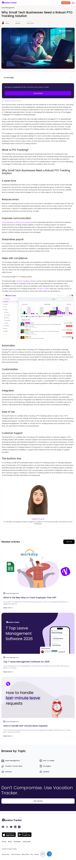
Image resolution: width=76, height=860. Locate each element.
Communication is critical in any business (17, 222)
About (10, 842)
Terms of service (15, 854)
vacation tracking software (26, 281)
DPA (32, 854)
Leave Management (7, 8)
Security (36, 854)
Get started (66, 3)
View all (69, 542)
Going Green (27, 842)
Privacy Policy (6, 854)
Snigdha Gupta (38, 519)
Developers (17, 842)
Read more (7, 608)
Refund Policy (25, 854)
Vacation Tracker (42, 289)
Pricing (4, 842)
